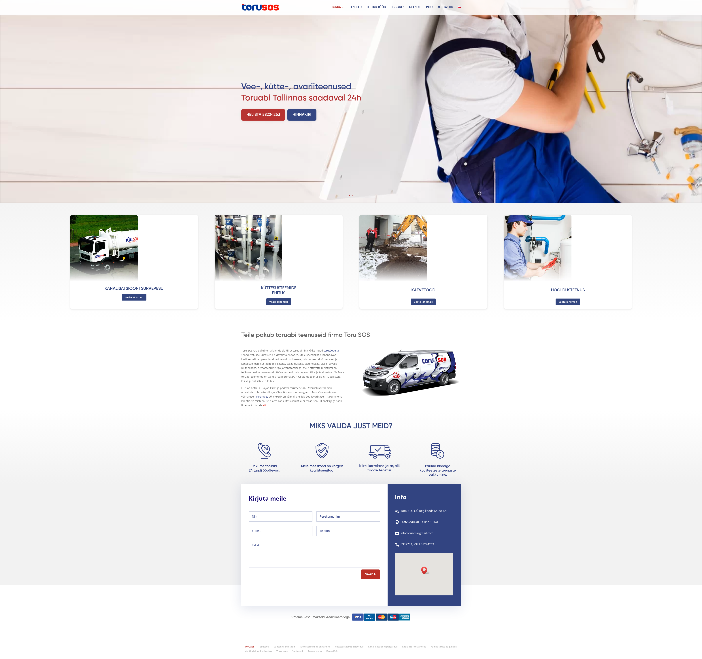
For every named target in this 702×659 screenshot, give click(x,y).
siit (265, 405)
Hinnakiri (397, 7)
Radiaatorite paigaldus (444, 646)
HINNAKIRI (301, 115)
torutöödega (331, 350)
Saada (370, 574)
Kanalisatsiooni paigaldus (382, 646)
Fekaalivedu (315, 651)
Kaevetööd (332, 651)
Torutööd (263, 646)
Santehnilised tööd (284, 646)
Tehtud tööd (376, 7)
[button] (425, 570)
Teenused (355, 7)
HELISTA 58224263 (263, 115)
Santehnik (297, 651)
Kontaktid (445, 7)
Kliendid (415, 7)
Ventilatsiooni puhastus (258, 651)
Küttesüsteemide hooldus (349, 646)
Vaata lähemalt (134, 297)
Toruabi (337, 7)
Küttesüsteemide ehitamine (314, 646)
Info (429, 7)
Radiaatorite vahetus (414, 646)
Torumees (262, 396)
